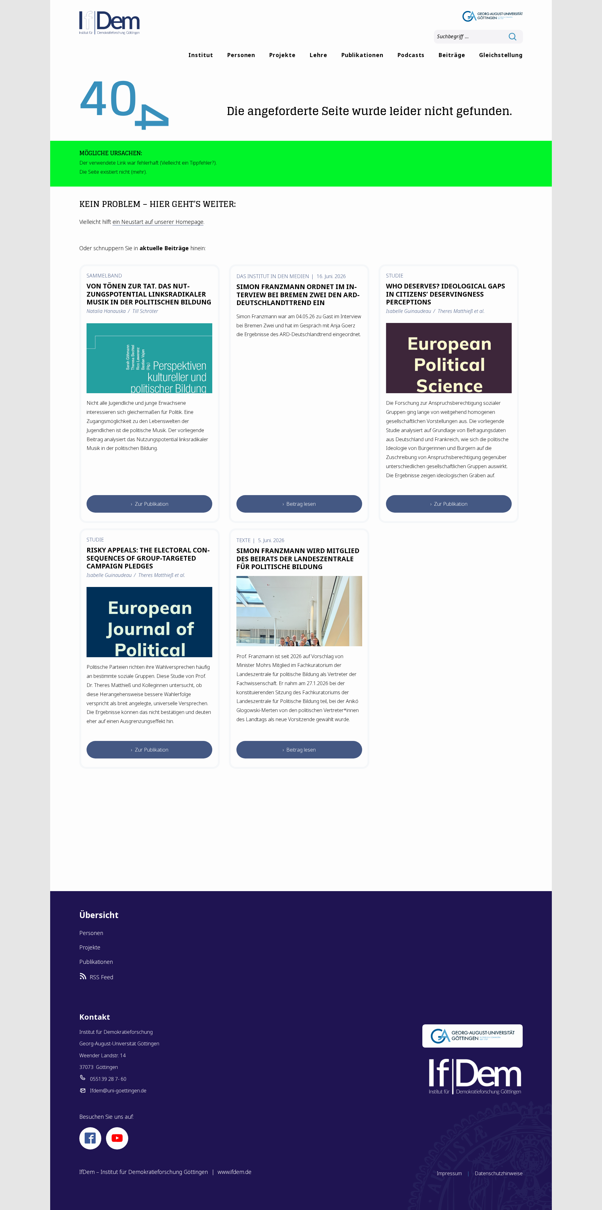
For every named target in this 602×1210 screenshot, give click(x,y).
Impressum (449, 1173)
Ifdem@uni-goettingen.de (118, 1090)
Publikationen (362, 55)
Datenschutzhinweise (499, 1173)
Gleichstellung (501, 55)
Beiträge (451, 55)
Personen (241, 55)
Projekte (282, 55)
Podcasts (411, 55)
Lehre (318, 55)
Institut (200, 55)
